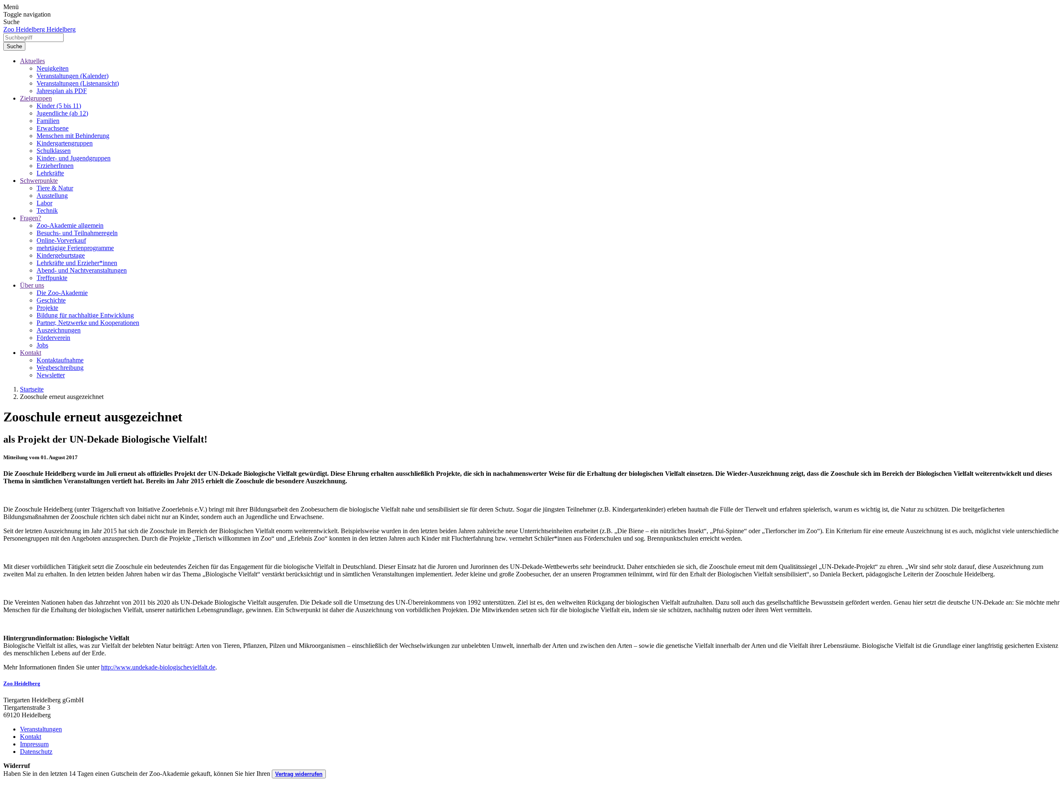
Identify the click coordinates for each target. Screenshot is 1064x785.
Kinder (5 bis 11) (59, 105)
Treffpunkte (52, 277)
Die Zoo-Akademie (62, 292)
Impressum (34, 744)
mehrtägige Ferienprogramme (75, 247)
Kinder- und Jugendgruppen (74, 158)
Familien (48, 120)
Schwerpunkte (39, 180)
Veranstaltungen (41, 729)
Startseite (32, 389)
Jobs (42, 345)
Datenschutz (36, 751)
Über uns (32, 285)
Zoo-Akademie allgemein (70, 225)
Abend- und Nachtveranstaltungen (82, 270)
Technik (47, 210)
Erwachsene (53, 128)
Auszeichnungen (59, 330)
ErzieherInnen (55, 165)
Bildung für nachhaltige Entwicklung (85, 315)
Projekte (47, 307)
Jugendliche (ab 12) (62, 113)
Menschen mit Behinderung (73, 135)
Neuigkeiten (53, 68)
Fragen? (30, 217)
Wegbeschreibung (60, 367)
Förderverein (53, 337)
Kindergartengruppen (65, 143)
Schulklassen (54, 150)
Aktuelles (32, 60)
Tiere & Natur (55, 188)
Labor (44, 203)
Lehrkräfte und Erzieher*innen (77, 262)
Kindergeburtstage (61, 255)
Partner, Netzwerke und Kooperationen (88, 322)
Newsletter (51, 375)
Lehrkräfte (50, 173)
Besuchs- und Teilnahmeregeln (77, 232)
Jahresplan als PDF (62, 90)
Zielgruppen (36, 98)
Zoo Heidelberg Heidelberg (39, 29)
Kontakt (30, 352)
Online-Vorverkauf (61, 240)
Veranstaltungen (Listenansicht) (78, 83)
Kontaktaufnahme (60, 360)
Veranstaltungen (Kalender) (72, 75)
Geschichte (51, 300)
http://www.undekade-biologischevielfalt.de (158, 667)
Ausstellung (52, 195)
